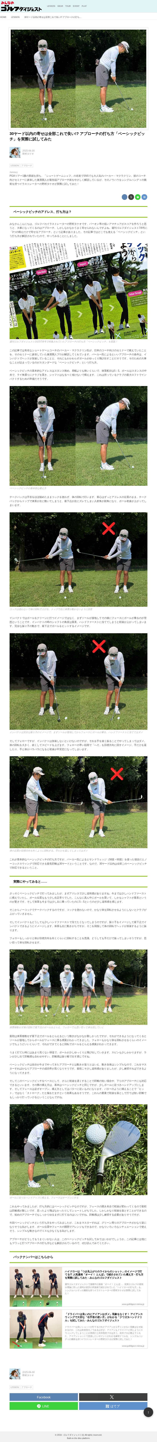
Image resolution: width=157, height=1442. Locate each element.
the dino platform (82, 1438)
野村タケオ (28, 153)
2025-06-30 (28, 150)
